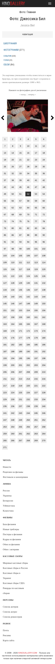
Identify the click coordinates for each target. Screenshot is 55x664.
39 (20, 180)
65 (36, 208)
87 (20, 235)
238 (28, 406)
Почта (6, 630)
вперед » (32, 94)
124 (28, 276)
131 (36, 283)
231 (20, 399)
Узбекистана (9, 506)
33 (20, 173)
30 (44, 166)
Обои (7, 65)
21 (20, 160)
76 (28, 221)
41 (36, 180)
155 (36, 310)
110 (12, 262)
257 (36, 427)
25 (5, 166)
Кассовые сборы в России (15, 568)
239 (36, 406)
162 (43, 317)
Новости (7, 467)
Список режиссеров (12, 617)
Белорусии (8, 501)
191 (36, 351)
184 (28, 345)
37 (5, 180)
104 (12, 256)
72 (44, 214)
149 (36, 303)
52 (28, 194)
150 (43, 303)
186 (43, 345)
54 (44, 194)
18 (44, 153)
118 (28, 269)
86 (13, 235)
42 (44, 180)
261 (20, 434)
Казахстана (8, 511)
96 (44, 242)
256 (28, 427)
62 (13, 208)
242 (12, 413)
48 (44, 187)
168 (43, 324)
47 (36, 187)
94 (28, 242)
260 (12, 434)
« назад (22, 94)
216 (43, 379)
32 (13, 173)
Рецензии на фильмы (13, 472)
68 (13, 214)
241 (5, 413)
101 (36, 249)
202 (28, 365)
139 (5, 297)
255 (20, 427)
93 (20, 242)
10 (28, 146)
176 (12, 338)
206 (12, 372)
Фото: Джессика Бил (27, 18)
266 (12, 440)
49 (5, 194)
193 (5, 358)
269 (36, 440)
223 (5, 392)
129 (20, 283)
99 (20, 249)
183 (20, 345)
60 (44, 201)
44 (13, 187)
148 (28, 303)
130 (28, 283)
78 (44, 221)
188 (12, 351)
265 (5, 440)
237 (20, 406)
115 (5, 269)
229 (5, 399)
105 (20, 256)
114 (43, 262)
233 (36, 399)
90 (44, 235)
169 (5, 331)
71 (36, 214)
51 (20, 194)
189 (20, 351)
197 (36, 358)
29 (36, 166)
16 (28, 153)
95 (36, 242)
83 (36, 228)
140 (12, 297)
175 (5, 338)
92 (13, 242)
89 (36, 235)
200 (12, 365)
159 (20, 317)
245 (36, 413)
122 (12, 276)
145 (5, 303)
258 (43, 427)
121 (5, 276)
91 (5, 242)
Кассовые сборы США (14, 583)
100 (28, 249)
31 (5, 173)
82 (28, 228)
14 (13, 153)
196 (28, 358)
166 (28, 324)
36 (44, 173)
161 (36, 317)
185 (36, 345)
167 (36, 324)
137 (36, 290)
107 (36, 256)
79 (5, 228)
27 (20, 166)
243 (20, 413)
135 (20, 290)
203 (36, 365)
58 (28, 201)
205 (5, 372)
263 (36, 434)
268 (28, 440)
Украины (7, 495)
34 (28, 173)
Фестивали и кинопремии (15, 477)
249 (20, 420)
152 (12, 310)
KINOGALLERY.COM (27, 653)
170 (12, 331)
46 (28, 187)
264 (43, 434)
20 (13, 160)
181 (5, 345)
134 (12, 290)
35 (36, 173)
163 (5, 324)
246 (43, 413)
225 (20, 392)
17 (36, 153)
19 (5, 160)
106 (28, 256)
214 (28, 379)
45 (20, 187)
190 (28, 351)
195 (20, 358)
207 (20, 372)
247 (5, 420)
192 (43, 351)
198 (43, 358)
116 (12, 269)
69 (20, 214)
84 (44, 228)
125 (36, 276)
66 (44, 208)
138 (43, 290)
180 (43, 338)
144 (43, 297)
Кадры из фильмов (12, 539)
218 (12, 386)
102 (43, 249)
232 (28, 399)
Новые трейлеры (11, 529)
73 (5, 221)
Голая (6, 60)
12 (44, 146)
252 (43, 420)
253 (5, 427)
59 (36, 201)
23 (36, 160)
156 (43, 310)
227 (36, 392)
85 (5, 235)
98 (13, 249)
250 (28, 420)
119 (36, 269)
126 (43, 276)
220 (28, 386)
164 (12, 324)
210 (43, 372)
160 (28, 317)
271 (5, 447)
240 (43, 406)
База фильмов (9, 524)
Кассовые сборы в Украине (11, 575)
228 (43, 392)
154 (28, 310)
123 (20, 276)
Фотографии (11, 50)
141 (20, 297)
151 (5, 310)
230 (12, 399)
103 (5, 256)
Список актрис (10, 612)
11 (36, 146)
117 (20, 269)
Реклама (7, 635)
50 (13, 194)
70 (28, 214)
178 (28, 338)
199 (5, 365)
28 (28, 166)
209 (36, 372)
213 (20, 379)
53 (36, 194)
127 (5, 283)
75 (20, 221)
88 (28, 235)
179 (36, 338)
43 (5, 187)
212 (12, 379)
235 (5, 406)
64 (28, 208)
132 (43, 283)
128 (12, 283)
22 (28, 160)
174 (43, 331)
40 (28, 180)
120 (43, 269)
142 (28, 297)
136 (28, 290)
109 (5, 262)
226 (28, 392)
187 (5, 351)
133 (5, 290)
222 (43, 386)
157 (5, 317)
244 (28, 413)
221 (36, 386)
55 (5, 201)
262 (28, 434)
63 (20, 208)
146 (12, 303)
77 (36, 221)
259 (5, 434)
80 (13, 228)
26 (13, 166)
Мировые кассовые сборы (15, 563)
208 (28, 372)
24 (44, 160)
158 (12, 317)
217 (5, 386)
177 (20, 338)
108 (43, 256)
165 (20, 324)
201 (20, 365)
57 (20, 201)
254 (12, 427)
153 (20, 310)
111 (20, 262)
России (6, 490)
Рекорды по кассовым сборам (13, 590)
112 (28, 262)
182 (12, 345)
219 (20, 386)
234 (43, 399)
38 (13, 180)
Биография (10, 43)
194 (12, 358)
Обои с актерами (11, 549)
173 (36, 331)
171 (20, 331)
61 (5, 208)
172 (28, 331)
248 (12, 420)
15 (20, 153)
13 (5, 153)
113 (36, 262)
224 (12, 392)
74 (13, 221)
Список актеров (10, 607)
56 (13, 201)
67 (5, 214)
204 (43, 365)
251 (36, 420)
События (7, 56)
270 (43, 440)
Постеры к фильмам (12, 534)
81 (20, 228)
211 (5, 379)
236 (12, 406)
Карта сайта (8, 640)
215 (36, 379)
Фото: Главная (27, 12)
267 (20, 440)
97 (5, 249)
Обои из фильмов (11, 544)
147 (20, 303)
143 (36, 297)
